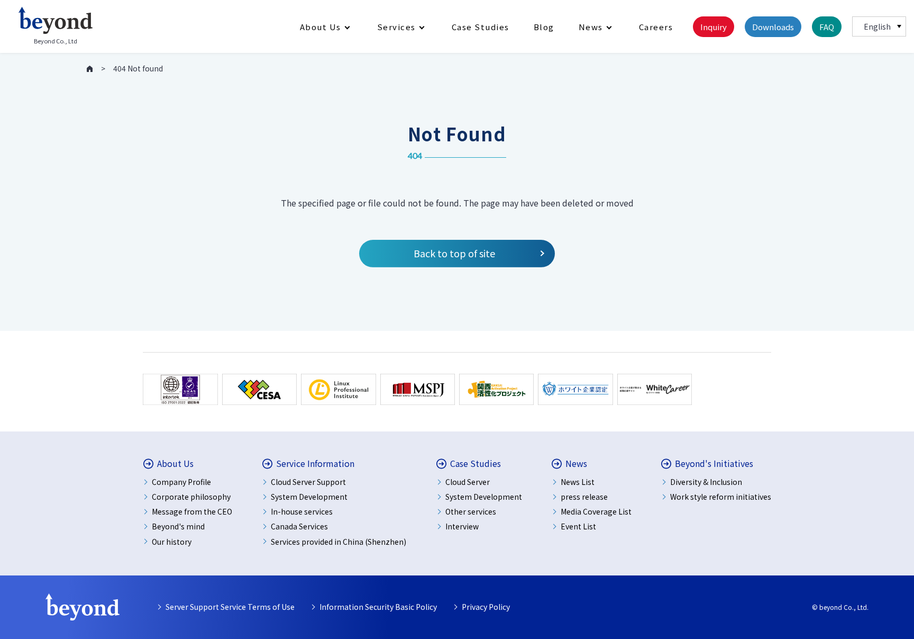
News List (578, 481)
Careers (656, 26)
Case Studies (480, 26)
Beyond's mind (178, 526)
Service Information (315, 463)
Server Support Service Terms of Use (230, 606)
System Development (309, 496)
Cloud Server (467, 481)
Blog (544, 26)
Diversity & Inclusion (706, 481)
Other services (470, 511)
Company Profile (181, 481)
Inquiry (713, 26)
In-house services (302, 511)
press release (584, 496)
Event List (578, 526)
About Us (320, 26)
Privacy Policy (486, 606)
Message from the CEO (192, 511)
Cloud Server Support (308, 481)
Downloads (773, 26)
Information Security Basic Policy (378, 606)
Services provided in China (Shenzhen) (338, 541)
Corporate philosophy (191, 496)
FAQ (826, 26)
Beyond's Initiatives (714, 463)
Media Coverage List (596, 511)
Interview (462, 526)
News (591, 26)
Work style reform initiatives (720, 496)
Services (396, 26)
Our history (171, 541)
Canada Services (299, 526)
